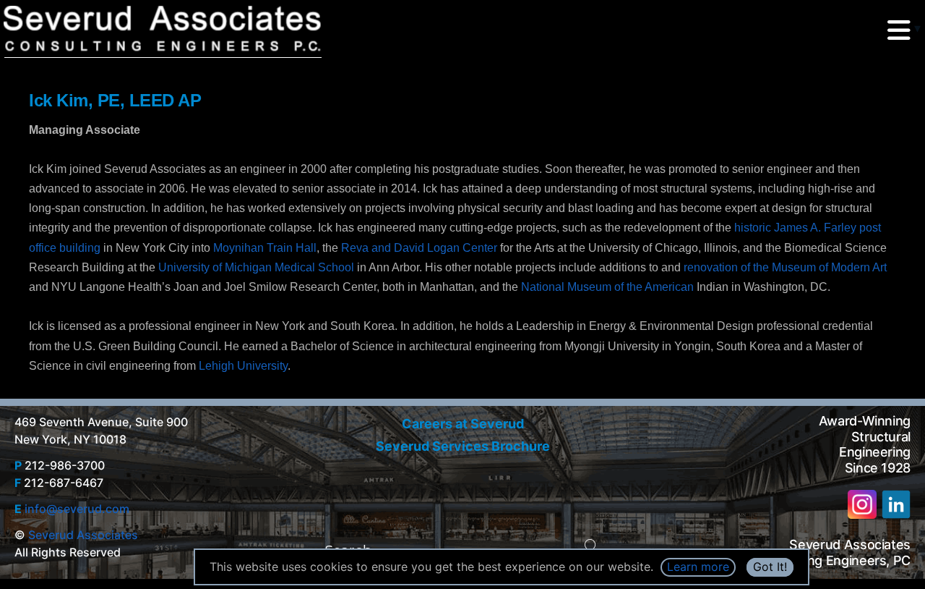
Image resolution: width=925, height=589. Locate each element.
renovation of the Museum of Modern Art (785, 267)
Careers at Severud (463, 423)
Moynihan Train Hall (265, 248)
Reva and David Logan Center (419, 248)
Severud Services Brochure (463, 446)
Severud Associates (83, 534)
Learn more (698, 566)
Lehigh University (243, 366)
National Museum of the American (607, 287)
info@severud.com (77, 508)
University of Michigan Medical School (256, 267)
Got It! (770, 566)
